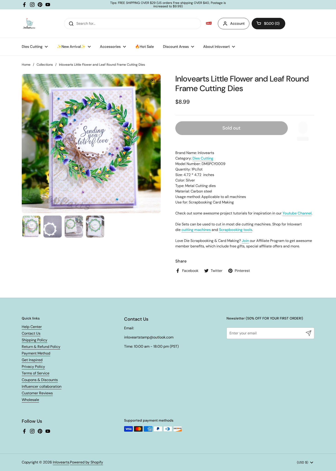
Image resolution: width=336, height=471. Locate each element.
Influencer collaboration (41, 386)
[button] (268, 23)
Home (26, 64)
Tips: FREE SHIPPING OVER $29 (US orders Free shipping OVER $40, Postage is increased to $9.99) (168, 4)
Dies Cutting (202, 158)
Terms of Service (35, 373)
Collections (45, 64)
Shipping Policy (34, 340)
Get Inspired (32, 359)
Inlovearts (61, 462)
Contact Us (31, 333)
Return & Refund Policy (41, 346)
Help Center (32, 326)
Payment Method (36, 353)
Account (237, 23)
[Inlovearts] (29, 23)
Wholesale (30, 399)
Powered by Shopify (86, 462)
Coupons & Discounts (40, 379)
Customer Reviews (37, 393)
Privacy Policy (33, 366)
